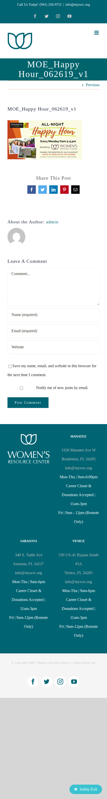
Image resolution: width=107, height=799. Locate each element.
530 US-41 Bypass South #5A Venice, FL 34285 (78, 564)
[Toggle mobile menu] (97, 32)
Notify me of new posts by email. (62, 388)
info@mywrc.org (77, 4)
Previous (93, 85)
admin (52, 221)
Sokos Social (82, 662)
